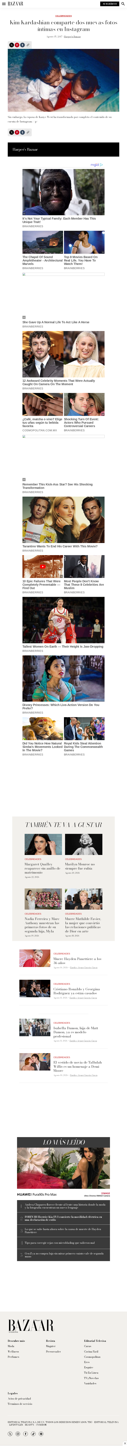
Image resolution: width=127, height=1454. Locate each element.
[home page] (15, 4)
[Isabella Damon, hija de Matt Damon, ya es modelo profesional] (34, 1027)
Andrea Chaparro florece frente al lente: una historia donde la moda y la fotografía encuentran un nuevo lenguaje (65, 1206)
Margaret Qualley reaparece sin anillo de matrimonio (42, 868)
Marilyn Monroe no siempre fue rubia (80, 866)
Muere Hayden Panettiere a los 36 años (77, 960)
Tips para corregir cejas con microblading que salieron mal (60, 1242)
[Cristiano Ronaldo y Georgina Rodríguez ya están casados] (34, 988)
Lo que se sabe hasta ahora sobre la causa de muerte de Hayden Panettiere (63, 1231)
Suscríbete (110, 4)
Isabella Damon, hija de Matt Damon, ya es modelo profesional (75, 1032)
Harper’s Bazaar (72, 36)
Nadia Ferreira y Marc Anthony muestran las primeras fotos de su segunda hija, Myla (42, 925)
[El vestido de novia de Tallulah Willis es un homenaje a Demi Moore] (34, 1062)
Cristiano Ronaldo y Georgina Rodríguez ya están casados (76, 991)
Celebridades (63, 16)
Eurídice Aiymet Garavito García (83, 967)
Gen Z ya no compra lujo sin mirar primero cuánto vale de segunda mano (64, 1255)
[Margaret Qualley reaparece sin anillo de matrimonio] (43, 844)
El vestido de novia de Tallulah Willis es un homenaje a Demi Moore (77, 1066)
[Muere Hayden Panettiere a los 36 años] (34, 958)
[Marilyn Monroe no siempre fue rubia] (83, 844)
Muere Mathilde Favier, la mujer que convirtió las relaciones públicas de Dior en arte (83, 925)
